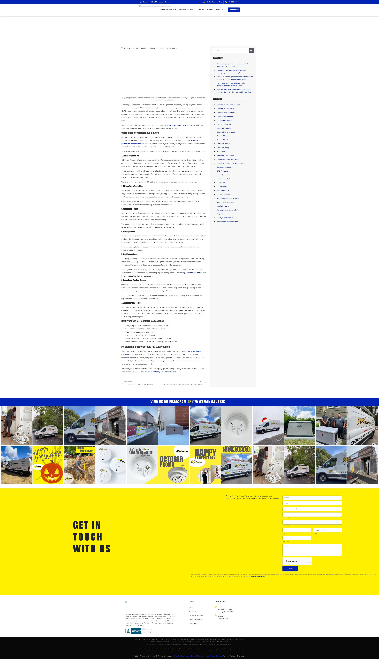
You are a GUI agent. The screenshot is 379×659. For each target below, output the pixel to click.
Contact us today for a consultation (160, 372)
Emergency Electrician (225, 155)
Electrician (221, 151)
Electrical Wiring (223, 148)
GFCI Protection (223, 171)
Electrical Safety (222, 140)
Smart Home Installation (226, 202)
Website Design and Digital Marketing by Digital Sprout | (198, 656)
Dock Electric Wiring (224, 120)
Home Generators (223, 175)
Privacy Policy (229, 656)
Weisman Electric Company (227, 222)
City (283, 534)
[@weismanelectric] (190, 402)
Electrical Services (223, 144)
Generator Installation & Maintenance (231, 163)
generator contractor (193, 273)
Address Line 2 (287, 526)
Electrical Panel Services (226, 132)
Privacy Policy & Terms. (258, 576)
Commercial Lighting (225, 116)
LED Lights (221, 183)
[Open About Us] (224, 10)
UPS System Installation (226, 218)
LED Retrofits (222, 187)
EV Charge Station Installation (228, 159)
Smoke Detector (223, 206)
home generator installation (180, 125)
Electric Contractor (224, 124)
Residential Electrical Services (228, 198)
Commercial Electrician (225, 109)
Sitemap (240, 656)
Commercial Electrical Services (228, 105)
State (315, 534)
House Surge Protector (225, 179)
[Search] (251, 50)
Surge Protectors (223, 214)
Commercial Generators (226, 112)
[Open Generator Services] (175, 10)
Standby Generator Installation (228, 210)
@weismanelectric (208, 401)
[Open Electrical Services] (194, 10)
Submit (290, 569)
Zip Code (285, 541)
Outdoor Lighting (223, 194)
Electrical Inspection (224, 128)
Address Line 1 (287, 518)
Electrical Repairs (223, 136)
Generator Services (224, 167)
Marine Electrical (223, 190)
